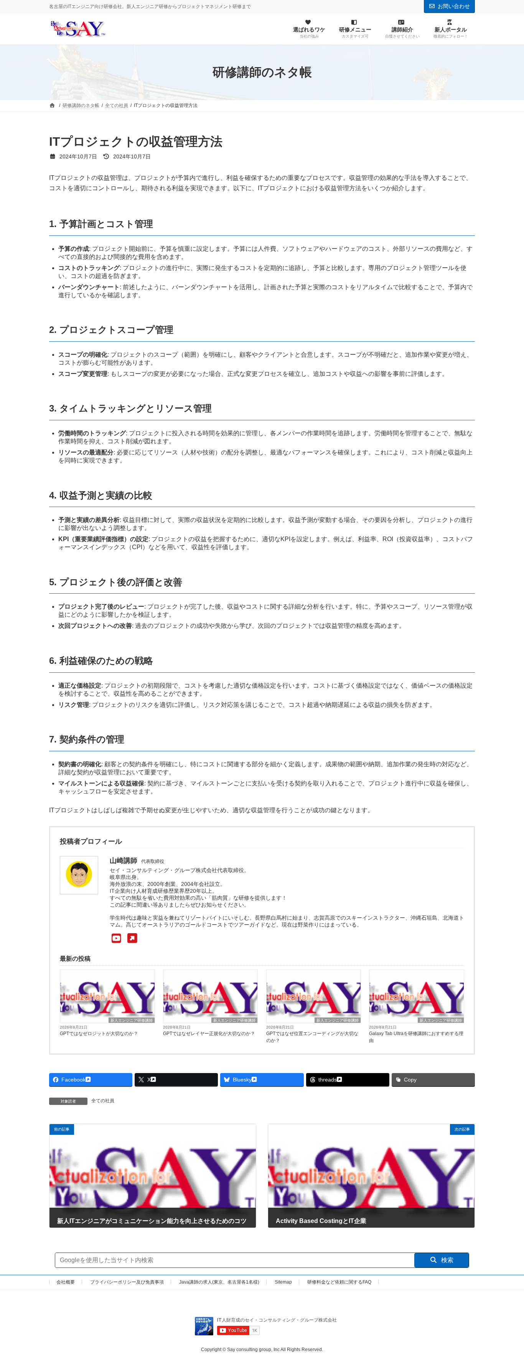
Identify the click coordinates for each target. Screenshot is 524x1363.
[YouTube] (123, 939)
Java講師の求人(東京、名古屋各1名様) (219, 1282)
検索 (446, 1260)
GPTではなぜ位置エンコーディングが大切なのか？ (312, 1037)
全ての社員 (102, 1100)
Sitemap (283, 1282)
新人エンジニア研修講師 (131, 1020)
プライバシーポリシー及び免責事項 (127, 1282)
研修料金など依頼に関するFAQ (339, 1282)
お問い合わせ (454, 6)
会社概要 (65, 1282)
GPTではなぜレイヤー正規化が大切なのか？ (209, 1033)
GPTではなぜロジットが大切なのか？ (99, 1033)
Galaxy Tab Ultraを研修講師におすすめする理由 (416, 1037)
